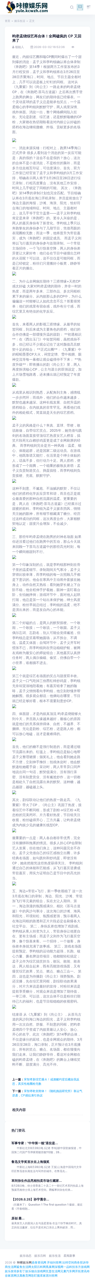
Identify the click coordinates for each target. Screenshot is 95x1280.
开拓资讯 (81, 1271)
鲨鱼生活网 (24, 1267)
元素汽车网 (67, 1271)
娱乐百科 (40, 1255)
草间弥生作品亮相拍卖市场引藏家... (36, 1181)
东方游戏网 (82, 1267)
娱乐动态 (25, 1255)
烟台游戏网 (38, 1271)
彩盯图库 (37, 1275)
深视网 (59, 1267)
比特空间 (68, 1262)
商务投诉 (80, 1262)
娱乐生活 (19, 21)
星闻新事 (69, 1255)
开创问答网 (54, 1262)
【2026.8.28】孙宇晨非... (30, 1199)
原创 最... (18, 1218)
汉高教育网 (24, 1275)
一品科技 (69, 1267)
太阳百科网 (38, 1267)
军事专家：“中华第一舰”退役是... (34, 1143)
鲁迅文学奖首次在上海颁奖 (30, 1162)
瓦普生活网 (53, 1271)
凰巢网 (50, 1267)
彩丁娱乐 (25, 1271)
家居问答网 (50, 1275)
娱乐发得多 (12, 1271)
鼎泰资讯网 (39, 1262)
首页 (7, 21)
